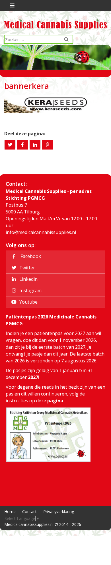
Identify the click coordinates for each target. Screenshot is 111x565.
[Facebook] (22, 145)
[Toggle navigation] (11, 5)
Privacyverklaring (58, 511)
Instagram (30, 290)
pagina (55, 400)
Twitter (26, 268)
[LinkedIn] (35, 145)
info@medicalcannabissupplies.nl (41, 232)
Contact (29, 511)
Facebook (29, 256)
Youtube (28, 302)
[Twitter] (10, 145)
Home (10, 511)
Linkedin (28, 279)
